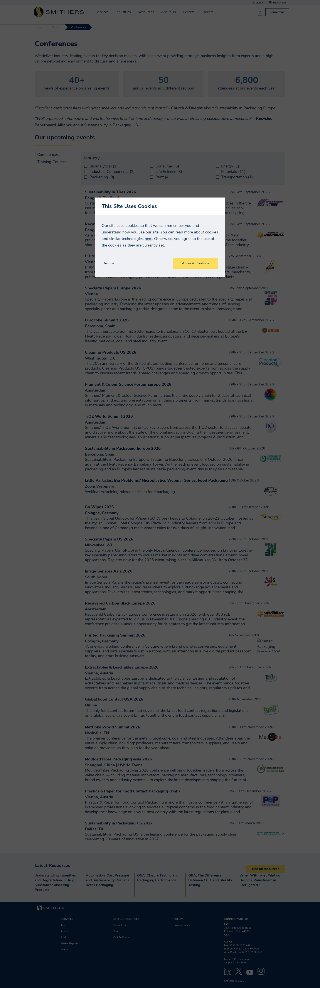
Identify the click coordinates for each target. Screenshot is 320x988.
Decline (108, 263)
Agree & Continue (195, 263)
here (148, 238)
